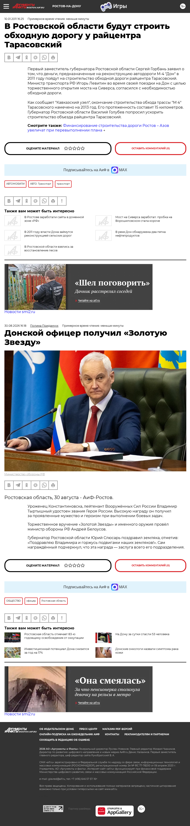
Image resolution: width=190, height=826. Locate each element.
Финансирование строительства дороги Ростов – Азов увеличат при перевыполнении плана (98, 128)
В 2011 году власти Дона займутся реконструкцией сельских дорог (48, 233)
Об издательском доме (56, 729)
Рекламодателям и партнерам (146, 734)
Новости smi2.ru (19, 312)
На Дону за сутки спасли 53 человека (142, 634)
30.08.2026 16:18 (15, 325)
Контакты (112, 734)
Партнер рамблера (79, 808)
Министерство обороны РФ (24, 474)
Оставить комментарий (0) (151, 148)
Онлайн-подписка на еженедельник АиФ (69, 734)
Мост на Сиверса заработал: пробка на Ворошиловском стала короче (143, 219)
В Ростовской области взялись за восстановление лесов (48, 248)
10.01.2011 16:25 (14, 19)
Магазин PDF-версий (117, 729)
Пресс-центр (88, 729)
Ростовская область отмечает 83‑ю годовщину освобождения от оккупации (54, 636)
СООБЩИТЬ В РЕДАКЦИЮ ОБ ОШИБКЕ (64, 739)
